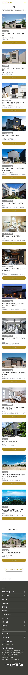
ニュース (4, 629)
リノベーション (6, 614)
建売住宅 (4, 610)
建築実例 (4, 599)
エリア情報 (5, 622)
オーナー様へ (5, 618)
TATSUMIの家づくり (8, 592)
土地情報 (4, 607)
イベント (9, 579)
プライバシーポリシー (7, 644)
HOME (3, 579)
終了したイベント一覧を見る (14, 569)
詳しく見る (14, 42)
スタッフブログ (6, 633)
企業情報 (4, 625)
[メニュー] (25, 2)
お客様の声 (5, 603)
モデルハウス (5, 595)
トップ (4, 588)
